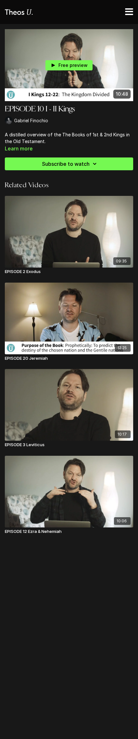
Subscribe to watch (66, 164)
